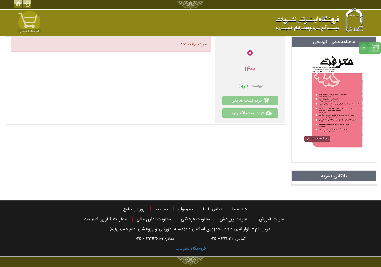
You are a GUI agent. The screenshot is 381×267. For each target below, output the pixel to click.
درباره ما (239, 209)
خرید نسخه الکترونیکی (247, 113)
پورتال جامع (133, 209)
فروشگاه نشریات (190, 248)
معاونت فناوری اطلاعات (105, 219)
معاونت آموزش (272, 219)
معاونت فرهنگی (195, 219)
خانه (18, 4)
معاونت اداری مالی (153, 219)
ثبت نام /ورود (27, 4)
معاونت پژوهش (234, 219)
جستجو (161, 209)
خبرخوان (185, 209)
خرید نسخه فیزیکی (248, 100)
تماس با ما (212, 209)
